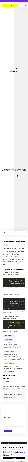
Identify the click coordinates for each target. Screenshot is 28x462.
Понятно (14, 458)
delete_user (6, 378)
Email (5, 412)
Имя (5, 406)
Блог (14, 63)
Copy (23, 279)
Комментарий (7, 417)
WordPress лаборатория (6, 63)
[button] (10, 176)
